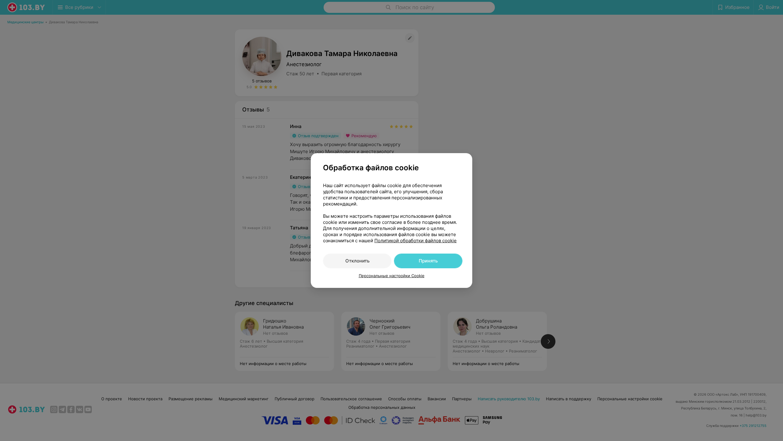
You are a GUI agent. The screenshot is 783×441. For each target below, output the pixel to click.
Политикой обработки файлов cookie (415, 240)
